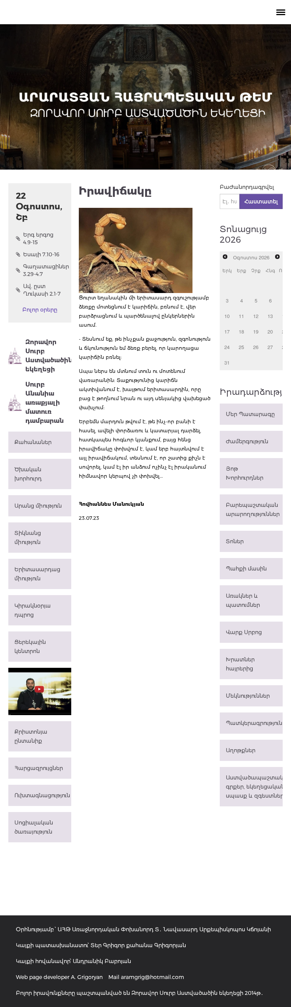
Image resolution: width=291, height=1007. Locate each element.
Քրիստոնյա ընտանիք (30, 736)
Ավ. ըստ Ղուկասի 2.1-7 (42, 290)
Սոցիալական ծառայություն (33, 827)
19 (255, 331)
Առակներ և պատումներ (243, 600)
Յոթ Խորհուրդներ (244, 473)
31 (227, 362)
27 (270, 347)
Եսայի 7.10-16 (41, 254)
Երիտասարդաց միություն (37, 574)
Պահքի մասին (246, 568)
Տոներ (235, 541)
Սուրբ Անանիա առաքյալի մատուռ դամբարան (44, 402)
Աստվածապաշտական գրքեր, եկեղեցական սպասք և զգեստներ (254, 786)
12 (255, 316)
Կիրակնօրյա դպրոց (32, 610)
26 (255, 347)
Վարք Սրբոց (244, 632)
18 (241, 331)
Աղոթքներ (240, 750)
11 (241, 316)
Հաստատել (261, 201)
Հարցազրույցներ (38, 768)
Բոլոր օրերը (39, 309)
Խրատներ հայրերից (240, 664)
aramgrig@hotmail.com (152, 977)
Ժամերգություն (247, 441)
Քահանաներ (33, 442)
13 (270, 316)
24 (227, 347)
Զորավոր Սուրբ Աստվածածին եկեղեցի (48, 355)
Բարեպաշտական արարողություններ (253, 510)
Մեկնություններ (248, 695)
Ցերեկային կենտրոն (30, 647)
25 (241, 347)
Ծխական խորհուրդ (28, 474)
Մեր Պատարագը (250, 414)
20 (270, 331)
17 (227, 331)
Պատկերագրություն (254, 723)
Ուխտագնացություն (42, 795)
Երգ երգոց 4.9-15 (38, 238)
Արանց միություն (38, 505)
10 (227, 316)
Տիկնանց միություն (27, 538)
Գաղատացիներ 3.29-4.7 (43, 270)
